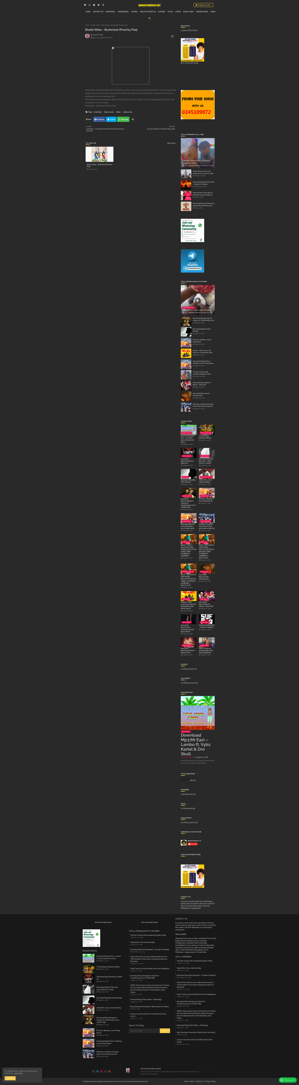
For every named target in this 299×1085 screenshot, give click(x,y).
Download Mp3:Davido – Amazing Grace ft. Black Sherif (187, 628)
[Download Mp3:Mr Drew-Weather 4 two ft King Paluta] (186, 364)
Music (118, 112)
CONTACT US (98, 12)
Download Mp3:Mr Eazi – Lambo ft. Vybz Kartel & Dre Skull (188, 439)
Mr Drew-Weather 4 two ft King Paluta (202, 341)
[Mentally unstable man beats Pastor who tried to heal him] (186, 407)
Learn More (18, 1073)
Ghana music (109, 112)
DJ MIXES (161, 12)
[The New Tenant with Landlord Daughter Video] (186, 374)
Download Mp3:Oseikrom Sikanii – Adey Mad (202, 384)
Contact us (200, 1081)
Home (87, 25)
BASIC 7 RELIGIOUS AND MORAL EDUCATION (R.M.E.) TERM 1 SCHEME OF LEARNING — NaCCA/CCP (188, 580)
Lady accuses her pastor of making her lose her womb (148, 1015)
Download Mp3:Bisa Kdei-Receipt (202, 330)
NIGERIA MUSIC (202, 12)
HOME (88, 12)
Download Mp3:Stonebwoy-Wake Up (187, 461)
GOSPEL (134, 12)
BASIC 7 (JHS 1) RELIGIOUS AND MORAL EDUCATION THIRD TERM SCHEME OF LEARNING (188, 550)
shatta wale (95, 25)
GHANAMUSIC (123, 12)
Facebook (100, 119)
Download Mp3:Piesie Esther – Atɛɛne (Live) (188, 650)
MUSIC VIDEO (188, 12)
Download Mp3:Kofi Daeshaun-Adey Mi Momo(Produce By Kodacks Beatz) (204, 206)
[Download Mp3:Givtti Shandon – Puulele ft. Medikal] (186, 184)
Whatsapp (124, 119)
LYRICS (178, 12)
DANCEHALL (110, 12)
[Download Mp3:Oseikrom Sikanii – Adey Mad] (186, 385)
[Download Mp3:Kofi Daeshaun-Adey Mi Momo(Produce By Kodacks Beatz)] (186, 206)
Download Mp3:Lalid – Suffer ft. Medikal (207, 626)
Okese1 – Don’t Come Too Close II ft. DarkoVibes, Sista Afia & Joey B (202, 353)
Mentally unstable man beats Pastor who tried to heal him (203, 405)
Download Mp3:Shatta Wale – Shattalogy (146, 999)
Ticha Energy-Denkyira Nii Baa (205, 437)
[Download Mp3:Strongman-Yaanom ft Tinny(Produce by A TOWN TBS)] (186, 321)
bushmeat (98, 112)
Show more (171, 143)
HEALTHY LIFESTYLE (148, 12)
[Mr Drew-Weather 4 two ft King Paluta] (186, 342)
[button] (149, 18)
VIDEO (213, 12)
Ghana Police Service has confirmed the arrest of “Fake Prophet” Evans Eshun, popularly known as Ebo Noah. (203, 174)
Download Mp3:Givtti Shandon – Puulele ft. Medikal (203, 183)
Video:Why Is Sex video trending (205, 481)
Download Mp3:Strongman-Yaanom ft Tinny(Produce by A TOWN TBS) (203, 320)
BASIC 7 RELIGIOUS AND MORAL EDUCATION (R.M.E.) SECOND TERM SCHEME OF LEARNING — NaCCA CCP (206, 551)
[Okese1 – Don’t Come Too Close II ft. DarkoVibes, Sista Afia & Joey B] (186, 353)
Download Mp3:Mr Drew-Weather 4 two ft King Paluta (203, 362)
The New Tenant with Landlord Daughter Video (202, 373)
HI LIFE (170, 12)
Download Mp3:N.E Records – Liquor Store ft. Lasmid (206, 461)
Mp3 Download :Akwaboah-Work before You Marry (149, 1007)
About (192, 1081)
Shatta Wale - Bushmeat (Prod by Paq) (99, 165)
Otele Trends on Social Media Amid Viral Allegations (206, 650)
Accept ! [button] (10, 1078)
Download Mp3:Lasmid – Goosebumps (201, 394)
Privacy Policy (210, 1081)
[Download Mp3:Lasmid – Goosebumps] (186, 396)
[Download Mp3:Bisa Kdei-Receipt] (186, 332)
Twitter (112, 119)
